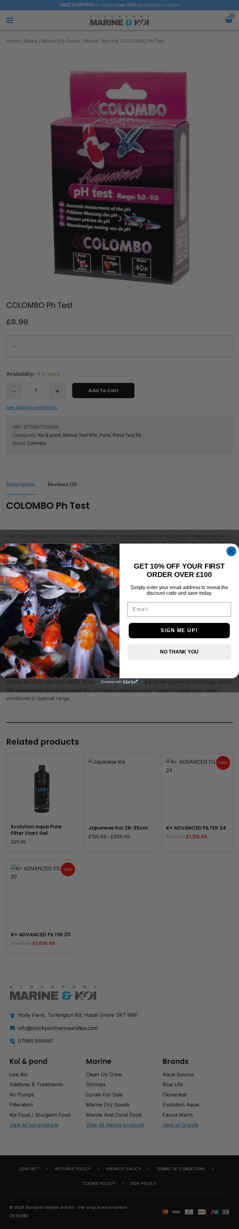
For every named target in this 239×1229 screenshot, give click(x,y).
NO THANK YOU (179, 651)
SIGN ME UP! (179, 630)
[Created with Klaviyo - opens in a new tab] (119, 682)
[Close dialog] (231, 551)
